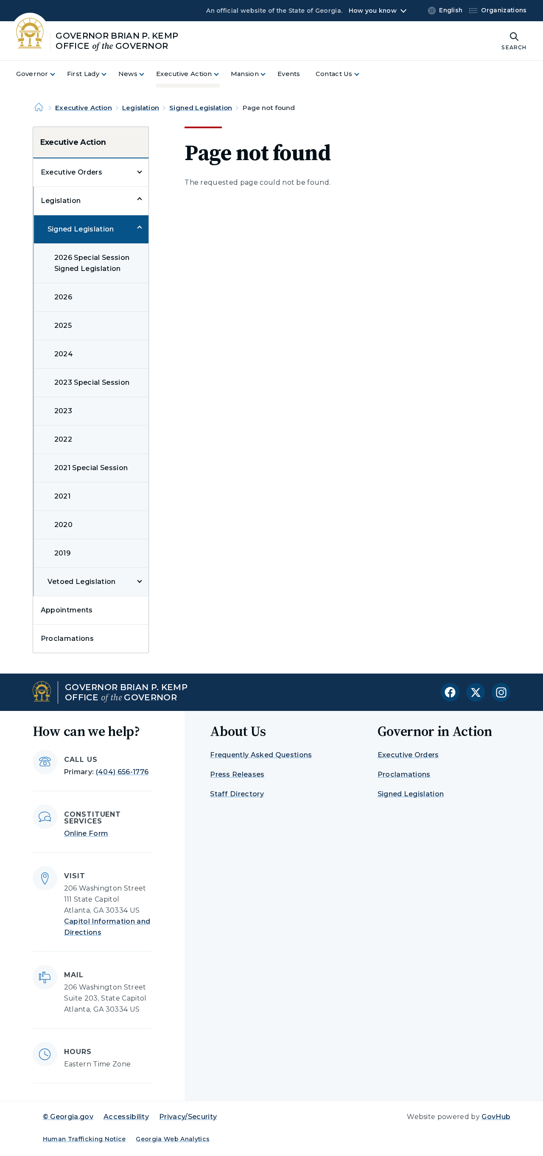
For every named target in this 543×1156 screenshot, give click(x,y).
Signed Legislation (200, 108)
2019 (62, 553)
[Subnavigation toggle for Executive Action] (221, 74)
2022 (63, 439)
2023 (63, 411)
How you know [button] (373, 10)
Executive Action (83, 108)
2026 (63, 297)
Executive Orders (71, 172)
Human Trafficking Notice (84, 1139)
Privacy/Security (188, 1117)
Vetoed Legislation (82, 582)
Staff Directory (237, 794)
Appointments (67, 610)
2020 (63, 525)
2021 (62, 496)
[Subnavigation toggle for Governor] (57, 74)
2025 (63, 325)
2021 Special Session (91, 468)
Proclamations (67, 638)
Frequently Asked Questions (261, 755)
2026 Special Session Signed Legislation (91, 263)
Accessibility (126, 1117)
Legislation (140, 108)
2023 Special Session (91, 382)
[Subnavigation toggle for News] (146, 74)
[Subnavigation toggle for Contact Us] (362, 74)
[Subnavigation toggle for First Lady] (109, 74)
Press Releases (237, 774)
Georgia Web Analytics (173, 1139)
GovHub (495, 1117)
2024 (63, 354)
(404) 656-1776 (122, 772)
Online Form (86, 833)
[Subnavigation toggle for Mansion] (268, 74)
